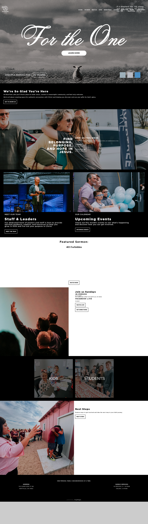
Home (80, 10)
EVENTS (116, 10)
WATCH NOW (74, 282)
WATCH (94, 10)
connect (79, 144)
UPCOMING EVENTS (82, 229)
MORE (132, 10)
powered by (74, 499)
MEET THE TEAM (11, 231)
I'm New (87, 10)
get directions (81, 309)
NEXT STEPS (141, 10)
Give (100, 10)
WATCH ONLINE (81, 150)
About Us (124, 10)
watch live (80, 305)
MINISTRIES (108, 10)
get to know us (10, 101)
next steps (80, 416)
